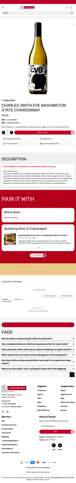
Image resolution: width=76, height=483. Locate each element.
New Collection (43, 410)
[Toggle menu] (3, 7)
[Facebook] (3, 411)
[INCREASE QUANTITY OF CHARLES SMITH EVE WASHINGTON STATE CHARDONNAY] (11, 132)
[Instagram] (7, 411)
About (63, 390)
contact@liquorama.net (58, 477)
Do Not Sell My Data (9, 445)
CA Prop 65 (6, 433)
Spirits (40, 394)
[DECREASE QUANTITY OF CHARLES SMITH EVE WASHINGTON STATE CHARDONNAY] (3, 132)
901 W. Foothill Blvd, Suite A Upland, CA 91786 (12, 396)
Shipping (5, 437)
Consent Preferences (10, 452)
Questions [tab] (17, 299)
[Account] (67, 7)
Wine (39, 398)
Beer (39, 402)
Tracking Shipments (10, 441)
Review (63, 410)
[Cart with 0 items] (72, 7)
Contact (64, 406)
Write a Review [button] (67, 296)
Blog (62, 398)
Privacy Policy (7, 429)
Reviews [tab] (5, 299)
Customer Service (9, 425)
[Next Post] (42, 248)
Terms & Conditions (43, 467)
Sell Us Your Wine (67, 402)
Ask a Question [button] (50, 296)
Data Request (7, 449)
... (38, 2)
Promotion (41, 390)
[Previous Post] (33, 248)
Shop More (41, 406)
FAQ (3, 421)
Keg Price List (66, 394)
